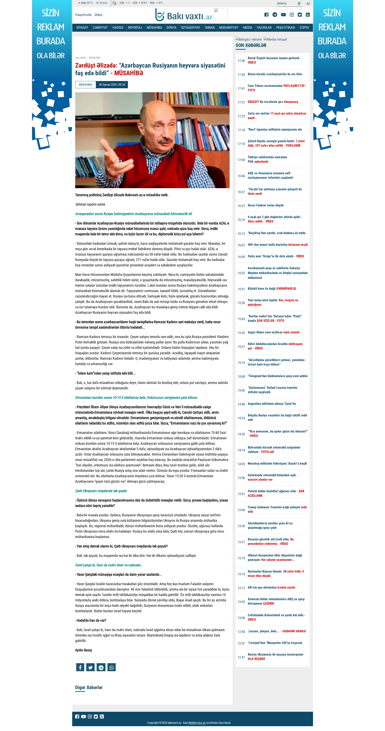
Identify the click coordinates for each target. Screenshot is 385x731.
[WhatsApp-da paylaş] (111, 667)
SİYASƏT (82, 27)
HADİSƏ (117, 27)
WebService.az (197, 723)
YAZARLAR (264, 27)
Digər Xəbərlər (89, 687)
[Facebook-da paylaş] (80, 667)
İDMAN (210, 27)
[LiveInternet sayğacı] (235, 723)
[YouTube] (283, 14)
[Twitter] (300, 14)
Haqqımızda (83, 15)
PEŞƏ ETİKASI (285, 27)
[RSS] (308, 14)
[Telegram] (275, 14)
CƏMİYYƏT (100, 27)
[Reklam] (155, 47)
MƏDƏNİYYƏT (228, 27)
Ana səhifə (80, 57)
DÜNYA (171, 27)
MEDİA (247, 27)
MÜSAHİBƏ (154, 27)
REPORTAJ (135, 27)
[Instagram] (292, 14)
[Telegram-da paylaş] (101, 667)
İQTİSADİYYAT (190, 27)
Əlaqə (98, 15)
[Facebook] (266, 14)
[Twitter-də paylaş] (90, 667)
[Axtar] (299, 3)
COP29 (304, 27)
